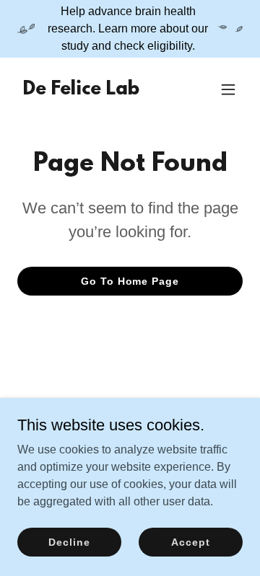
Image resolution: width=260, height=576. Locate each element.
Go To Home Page (129, 281)
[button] (228, 89)
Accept (190, 541)
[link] (81, 90)
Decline (69, 541)
